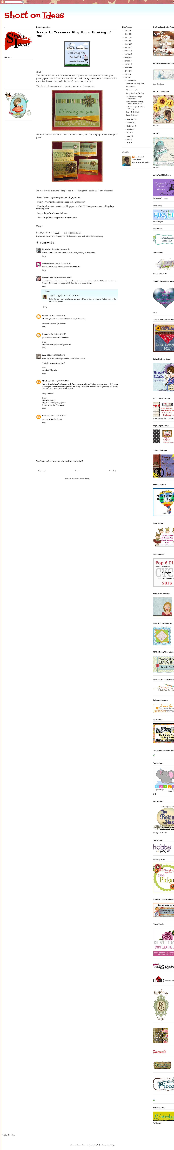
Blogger (112, 1145)
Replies (47, 291)
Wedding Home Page (8, 1135)
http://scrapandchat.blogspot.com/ (65, 197)
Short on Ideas (34, 16)
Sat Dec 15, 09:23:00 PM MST (70, 296)
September (131, 126)
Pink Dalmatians (47, 263)
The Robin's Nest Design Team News (134, 97)
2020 (127, 51)
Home (77, 471)
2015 (127, 67)
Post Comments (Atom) (81, 478)
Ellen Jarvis (46, 381)
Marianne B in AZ (47, 277)
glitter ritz (65, 236)
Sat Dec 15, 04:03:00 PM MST (60, 381)
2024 (127, 37)
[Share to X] (74, 233)
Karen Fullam (46, 249)
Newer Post (42, 471)
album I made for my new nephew (85, 78)
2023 (127, 41)
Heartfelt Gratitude (132, 112)
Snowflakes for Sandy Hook (135, 83)
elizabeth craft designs (53, 236)
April (129, 143)
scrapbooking (98, 236)
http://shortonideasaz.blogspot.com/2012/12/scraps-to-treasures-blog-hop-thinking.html (75, 207)
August (129, 129)
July (128, 133)
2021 (127, 47)
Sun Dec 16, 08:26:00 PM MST (57, 416)
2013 (127, 74)
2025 (127, 34)
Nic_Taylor (97, 1145)
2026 (127, 31)
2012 (127, 78)
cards (43, 236)
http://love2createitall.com (56, 212)
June (129, 136)
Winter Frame (131, 87)
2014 (127, 71)
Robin (44, 355)
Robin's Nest (90, 236)
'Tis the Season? (131, 90)
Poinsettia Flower (132, 115)
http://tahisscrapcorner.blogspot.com (60, 217)
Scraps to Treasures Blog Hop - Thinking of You (134, 102)
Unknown (45, 315)
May (128, 139)
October (130, 123)
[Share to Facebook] (77, 233)
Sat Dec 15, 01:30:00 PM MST (57, 315)
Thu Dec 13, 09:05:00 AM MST (61, 249)
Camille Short (53, 296)
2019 (126, 54)
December (130, 81)
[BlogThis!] (72, 233)
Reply (44, 256)
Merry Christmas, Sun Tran (135, 93)
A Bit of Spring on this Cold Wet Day (135, 108)
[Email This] (70, 233)
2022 (127, 44)
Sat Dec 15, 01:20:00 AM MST (63, 277)
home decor (73, 236)
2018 (127, 57)
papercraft (81, 236)
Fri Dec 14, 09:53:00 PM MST (62, 263)
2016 (126, 64)
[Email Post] (65, 233)
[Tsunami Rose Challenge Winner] (160, 1042)
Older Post (112, 471)
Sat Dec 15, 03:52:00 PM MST (56, 355)
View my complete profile (140, 162)
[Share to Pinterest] (79, 233)
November (130, 119)
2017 (126, 61)
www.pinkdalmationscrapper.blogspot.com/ (65, 201)
